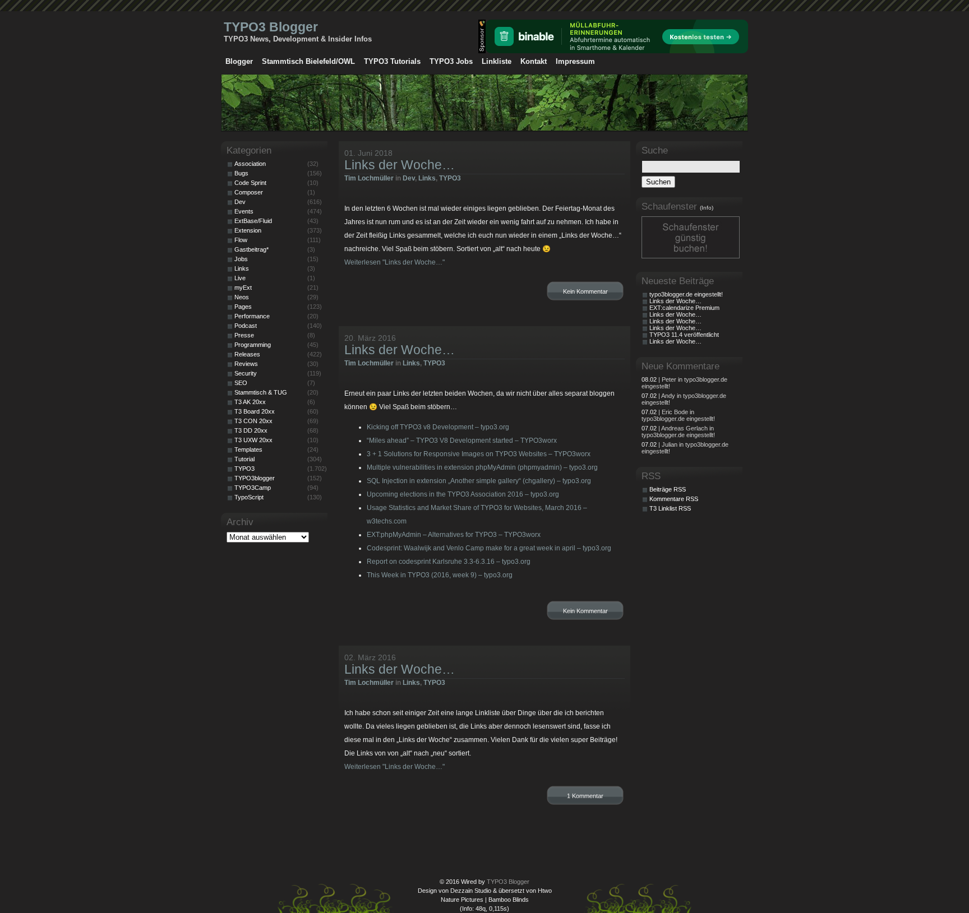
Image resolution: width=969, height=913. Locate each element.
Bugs (241, 173)
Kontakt (533, 61)
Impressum (575, 61)
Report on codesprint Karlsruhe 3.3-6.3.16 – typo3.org (448, 562)
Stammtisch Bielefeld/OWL (308, 61)
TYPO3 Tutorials (392, 61)
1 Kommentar (585, 795)
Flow (240, 240)
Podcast (245, 325)
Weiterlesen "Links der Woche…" (394, 262)
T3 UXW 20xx (253, 440)
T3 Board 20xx (254, 411)
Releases (247, 354)
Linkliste (496, 61)
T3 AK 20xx (250, 401)
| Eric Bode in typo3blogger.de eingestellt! (678, 415)
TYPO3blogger (254, 478)
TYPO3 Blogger (271, 27)
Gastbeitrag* (251, 249)
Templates (248, 449)
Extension (247, 230)
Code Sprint (250, 182)
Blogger (239, 61)
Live (240, 278)
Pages (243, 306)
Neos (241, 297)
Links (427, 178)
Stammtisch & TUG (260, 392)
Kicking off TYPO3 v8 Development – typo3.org (438, 427)
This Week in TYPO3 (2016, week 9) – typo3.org (440, 575)
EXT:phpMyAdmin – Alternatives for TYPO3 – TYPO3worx (454, 535)
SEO (240, 382)
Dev (409, 178)
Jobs (241, 259)
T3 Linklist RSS (670, 508)
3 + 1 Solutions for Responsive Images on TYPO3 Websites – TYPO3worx (478, 454)
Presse (244, 335)
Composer (248, 192)
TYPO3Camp (252, 487)
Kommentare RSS (673, 498)
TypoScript (249, 497)
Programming (252, 344)
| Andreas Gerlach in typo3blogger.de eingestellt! (678, 431)
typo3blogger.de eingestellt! (686, 294)
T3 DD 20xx (250, 430)
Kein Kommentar (585, 291)
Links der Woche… (399, 164)
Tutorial (244, 459)
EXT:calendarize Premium (684, 307)
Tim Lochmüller (369, 178)
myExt (243, 287)
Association (250, 163)
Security (245, 373)
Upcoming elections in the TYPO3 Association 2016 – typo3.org (463, 494)
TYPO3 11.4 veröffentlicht (684, 334)
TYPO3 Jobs (451, 61)
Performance (252, 316)
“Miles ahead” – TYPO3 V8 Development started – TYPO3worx (462, 440)
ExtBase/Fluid (253, 220)
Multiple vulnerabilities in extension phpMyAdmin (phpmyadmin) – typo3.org (482, 467)
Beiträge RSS (667, 489)
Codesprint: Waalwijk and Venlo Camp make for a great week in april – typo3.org (489, 548)
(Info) (706, 208)
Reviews (246, 363)
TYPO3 (450, 178)
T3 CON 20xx (253, 421)
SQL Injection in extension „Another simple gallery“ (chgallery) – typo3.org (479, 481)
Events (243, 211)
